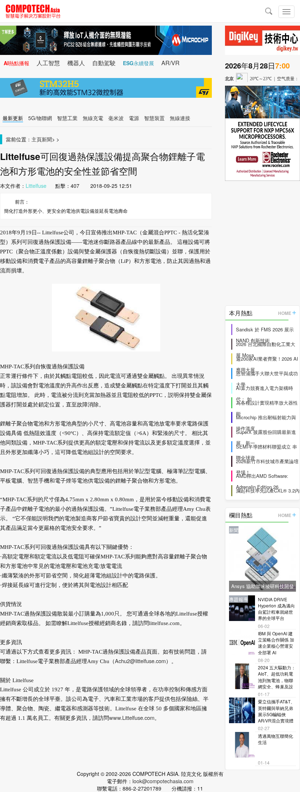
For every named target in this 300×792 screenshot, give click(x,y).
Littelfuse (36, 185)
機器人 (76, 63)
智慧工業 (67, 118)
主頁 (36, 139)
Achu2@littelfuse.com (140, 661)
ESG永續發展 (138, 63)
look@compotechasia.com (163, 781)
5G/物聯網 (40, 118)
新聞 (47, 139)
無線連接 (180, 118)
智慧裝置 (154, 118)
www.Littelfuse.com (131, 717)
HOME (284, 313)
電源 (134, 118)
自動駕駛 (104, 63)
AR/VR (170, 63)
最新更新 (13, 118)
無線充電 (93, 118)
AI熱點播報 (16, 63)
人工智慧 (48, 63)
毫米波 (116, 118)
